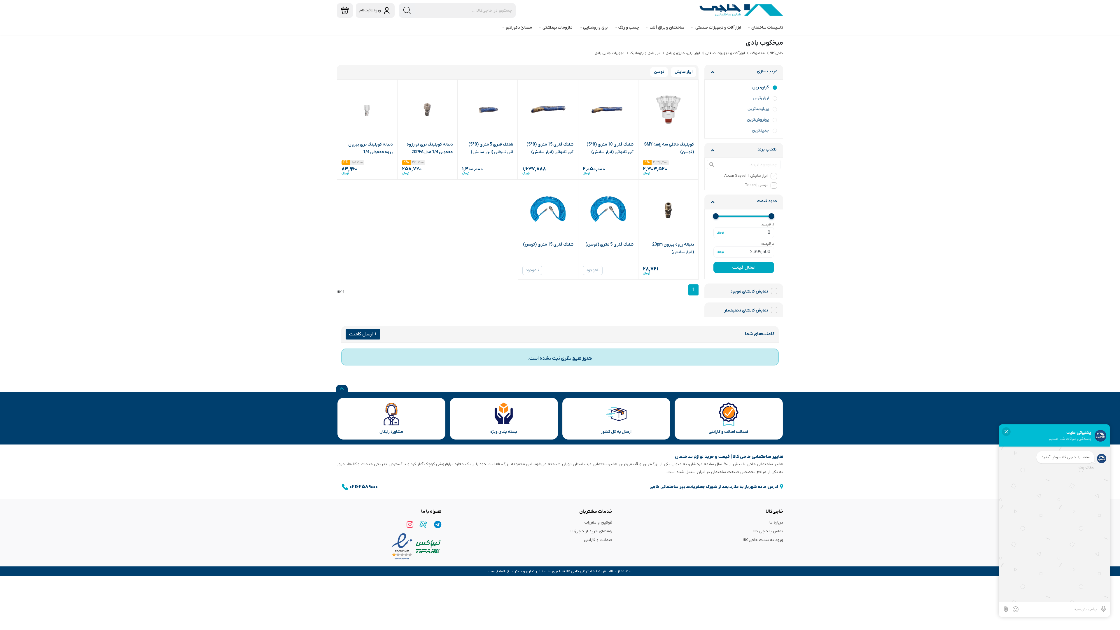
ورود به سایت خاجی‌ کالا (763, 540)
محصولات (757, 53)
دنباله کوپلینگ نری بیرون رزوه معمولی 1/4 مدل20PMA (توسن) (370, 149)
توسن (659, 71)
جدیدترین (760, 130)
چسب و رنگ (628, 27)
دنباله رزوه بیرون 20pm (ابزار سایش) (673, 248)
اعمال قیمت (743, 267)
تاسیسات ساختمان (767, 27)
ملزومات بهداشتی (557, 27)
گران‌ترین (760, 87)
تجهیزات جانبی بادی (609, 53)
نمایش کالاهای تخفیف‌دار (746, 310)
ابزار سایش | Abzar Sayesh (746, 175)
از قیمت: (767, 224)
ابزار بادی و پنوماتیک (645, 53)
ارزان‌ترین (761, 98)
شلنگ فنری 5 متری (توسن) (609, 244)
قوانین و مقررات (598, 522)
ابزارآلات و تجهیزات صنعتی (717, 27)
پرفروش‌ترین (758, 120)
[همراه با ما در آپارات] (423, 524)
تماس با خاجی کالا (768, 531)
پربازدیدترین (758, 109)
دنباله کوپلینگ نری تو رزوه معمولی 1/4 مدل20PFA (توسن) (430, 149)
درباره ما (776, 522)
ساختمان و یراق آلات (667, 27)
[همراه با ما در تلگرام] (437, 524)
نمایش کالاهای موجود (749, 291)
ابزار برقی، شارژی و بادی (683, 53)
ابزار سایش (683, 71)
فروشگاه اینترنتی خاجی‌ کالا (586, 571)
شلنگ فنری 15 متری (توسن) (548, 244)
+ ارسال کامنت (363, 334)
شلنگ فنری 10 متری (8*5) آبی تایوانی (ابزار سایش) (610, 148)
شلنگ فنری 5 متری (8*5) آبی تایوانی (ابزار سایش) (490, 148)
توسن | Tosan (756, 185)
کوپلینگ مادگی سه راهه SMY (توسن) (669, 148)
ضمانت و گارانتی (598, 540)
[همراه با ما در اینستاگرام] (409, 524)
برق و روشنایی (595, 27)
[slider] (771, 216)
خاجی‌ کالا (776, 53)
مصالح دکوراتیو (518, 27)
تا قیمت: (767, 244)
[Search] (407, 10)
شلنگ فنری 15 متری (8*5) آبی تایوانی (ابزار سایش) (549, 148)
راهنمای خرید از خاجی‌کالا (591, 531)
